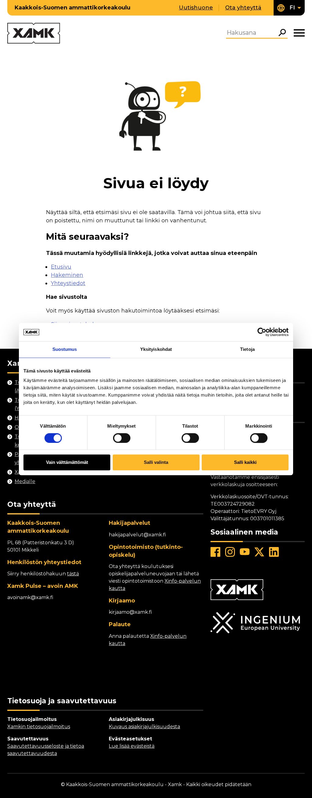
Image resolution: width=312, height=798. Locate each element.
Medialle (25, 481)
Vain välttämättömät (67, 462)
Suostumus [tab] (64, 349)
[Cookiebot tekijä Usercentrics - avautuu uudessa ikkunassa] (262, 332)
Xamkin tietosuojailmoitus (38, 726)
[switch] (121, 438)
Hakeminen (67, 275)
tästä (73, 574)
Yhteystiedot (68, 283)
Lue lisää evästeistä (131, 746)
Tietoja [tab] (247, 349)
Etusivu (61, 266)
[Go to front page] (33, 33)
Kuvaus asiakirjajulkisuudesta (144, 726)
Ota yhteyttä (243, 7)
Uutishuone (196, 7)
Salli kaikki (245, 462)
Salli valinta (156, 462)
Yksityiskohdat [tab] (156, 349)
